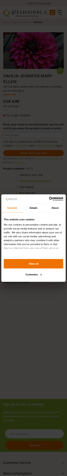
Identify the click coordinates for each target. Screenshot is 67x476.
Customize (32, 274)
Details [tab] (34, 207)
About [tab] (55, 207)
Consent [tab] (12, 207)
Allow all (33, 263)
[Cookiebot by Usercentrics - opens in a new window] (49, 199)
